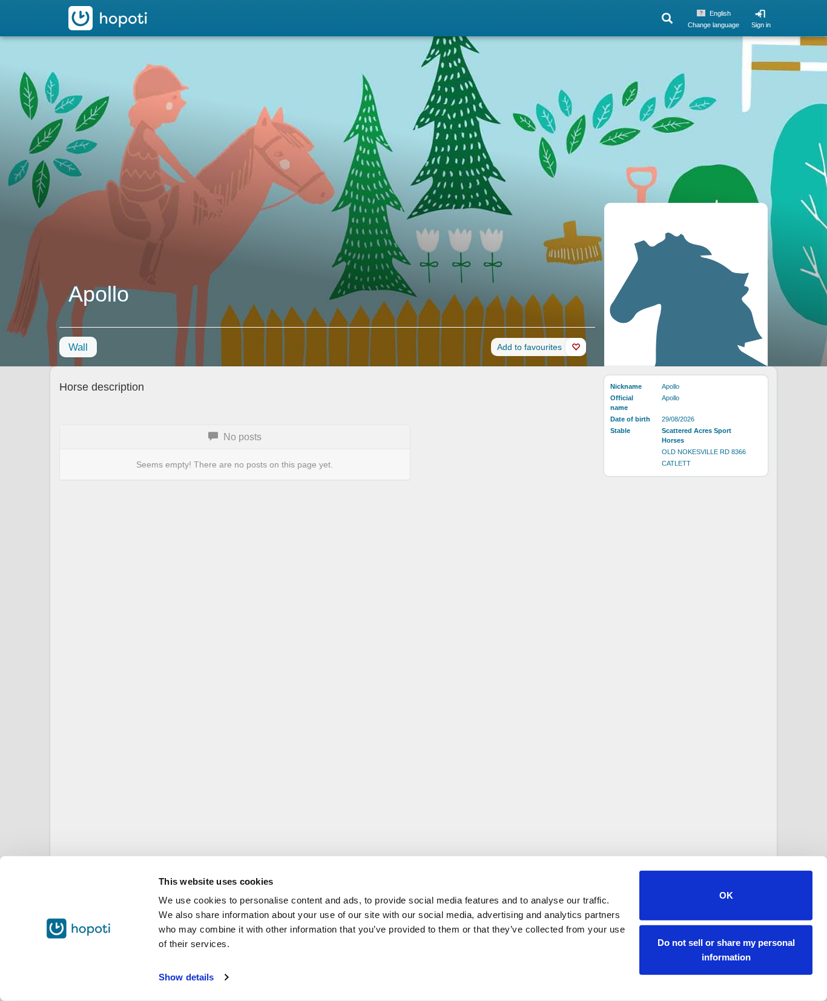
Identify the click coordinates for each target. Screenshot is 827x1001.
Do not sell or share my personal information (726, 949)
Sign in (761, 24)
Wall (78, 347)
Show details (186, 977)
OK (726, 895)
